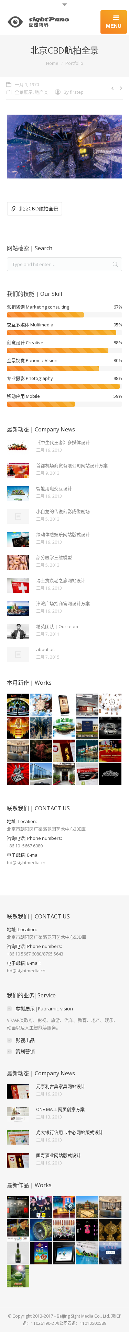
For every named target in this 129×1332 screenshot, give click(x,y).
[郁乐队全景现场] (110, 774)
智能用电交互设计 (54, 488)
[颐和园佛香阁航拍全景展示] (87, 1207)
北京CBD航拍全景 (38, 208)
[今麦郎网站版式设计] (87, 1253)
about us (45, 649)
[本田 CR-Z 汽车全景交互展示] (110, 728)
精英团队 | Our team (57, 626)
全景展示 (24, 92)
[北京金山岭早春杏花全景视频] (110, 1253)
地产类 (41, 92)
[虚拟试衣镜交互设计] (87, 1230)
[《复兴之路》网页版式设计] (110, 751)
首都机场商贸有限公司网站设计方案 (72, 465)
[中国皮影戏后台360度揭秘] (110, 705)
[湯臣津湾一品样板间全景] (18, 751)
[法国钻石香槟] (18, 1253)
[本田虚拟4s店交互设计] (87, 705)
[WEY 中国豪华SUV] (41, 774)
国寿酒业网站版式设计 (58, 1155)
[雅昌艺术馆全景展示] (18, 1207)
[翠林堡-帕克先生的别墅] (87, 728)
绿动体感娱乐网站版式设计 (63, 534)
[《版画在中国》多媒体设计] (64, 1230)
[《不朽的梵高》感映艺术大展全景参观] (18, 1230)
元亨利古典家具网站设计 (60, 1086)
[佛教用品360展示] (110, 1230)
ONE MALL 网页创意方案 (60, 1109)
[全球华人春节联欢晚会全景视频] (18, 705)
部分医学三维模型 (54, 557)
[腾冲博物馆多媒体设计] (64, 728)
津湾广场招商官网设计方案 (63, 603)
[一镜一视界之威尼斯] (87, 751)
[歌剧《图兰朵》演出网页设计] (18, 728)
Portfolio (74, 63)
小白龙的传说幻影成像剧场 (63, 511)
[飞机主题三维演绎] (41, 1230)
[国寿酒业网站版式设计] (64, 751)
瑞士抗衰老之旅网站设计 (60, 580)
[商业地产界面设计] (64, 1253)
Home (52, 63)
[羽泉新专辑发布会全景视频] (41, 1207)
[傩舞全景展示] (41, 751)
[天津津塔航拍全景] (41, 728)
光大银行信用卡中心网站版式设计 (69, 1132)
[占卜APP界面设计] (64, 705)
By (74, 92)
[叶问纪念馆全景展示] (64, 774)
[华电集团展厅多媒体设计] (18, 1276)
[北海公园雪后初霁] (64, 1207)
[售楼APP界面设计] (41, 1253)
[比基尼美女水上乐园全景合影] (41, 705)
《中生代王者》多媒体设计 (63, 442)
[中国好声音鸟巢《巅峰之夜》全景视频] (18, 774)
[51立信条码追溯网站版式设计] (87, 774)
